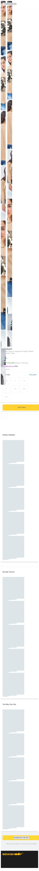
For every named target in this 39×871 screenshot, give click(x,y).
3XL (6, 397)
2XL (24, 389)
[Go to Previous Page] (2, 4)
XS (6, 381)
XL (15, 389)
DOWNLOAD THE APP (21, 838)
